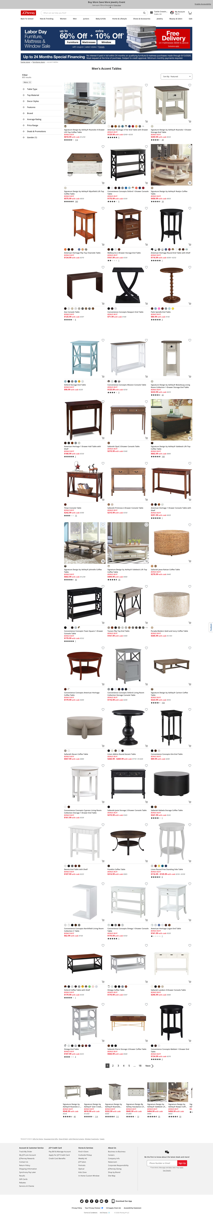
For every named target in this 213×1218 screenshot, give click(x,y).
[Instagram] (87, 1201)
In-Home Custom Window (88, 1175)
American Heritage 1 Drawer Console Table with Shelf (171, 509)
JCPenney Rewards (27, 1158)
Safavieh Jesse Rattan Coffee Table (165, 569)
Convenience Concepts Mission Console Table (126, 385)
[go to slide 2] (103, 7)
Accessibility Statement (132, 1208)
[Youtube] (101, 1201)
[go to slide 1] (101, 7)
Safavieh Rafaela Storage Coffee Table (167, 810)
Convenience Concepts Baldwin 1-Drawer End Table (170, 1050)
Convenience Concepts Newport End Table (125, 312)
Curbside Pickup (85, 1155)
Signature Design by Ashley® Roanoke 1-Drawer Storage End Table (171, 131)
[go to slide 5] (110, 7)
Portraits (81, 1165)
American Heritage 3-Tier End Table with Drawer (127, 130)
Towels (102, 1139)
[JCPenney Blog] (106, 1201)
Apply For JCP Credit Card (59, 1155)
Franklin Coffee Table (116, 869)
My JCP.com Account (27, 1155)
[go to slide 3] (105, 7)
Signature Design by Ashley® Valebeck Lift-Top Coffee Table (170, 447)
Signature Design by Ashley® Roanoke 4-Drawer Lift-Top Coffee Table (84, 131)
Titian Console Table (72, 508)
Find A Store (83, 1151)
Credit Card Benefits (57, 1158)
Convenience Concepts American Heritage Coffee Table (81, 693)
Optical (81, 1169)
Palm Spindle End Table (161, 312)
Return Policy (24, 1165)
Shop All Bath (63, 1139)
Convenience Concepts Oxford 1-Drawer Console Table (128, 192)
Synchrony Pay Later (27, 1172)
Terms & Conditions (90, 1213)
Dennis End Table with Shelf (76, 869)
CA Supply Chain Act (113, 1208)
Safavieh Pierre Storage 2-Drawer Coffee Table (126, 1049)
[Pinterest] (96, 1201)
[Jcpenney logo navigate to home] (28, 12)
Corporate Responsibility (118, 1165)
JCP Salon (82, 1162)
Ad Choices (103, 1213)
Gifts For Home (38, 1139)
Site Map (111, 1175)
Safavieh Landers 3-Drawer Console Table (168, 990)
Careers (111, 1155)
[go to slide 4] (108, 7)
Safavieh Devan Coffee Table (76, 754)
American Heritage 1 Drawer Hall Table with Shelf (82, 447)
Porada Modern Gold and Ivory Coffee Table (169, 631)
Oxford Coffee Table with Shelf (77, 990)
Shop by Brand (114, 1172)
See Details (167, 1170)
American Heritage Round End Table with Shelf (170, 253)
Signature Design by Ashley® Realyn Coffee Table (169, 192)
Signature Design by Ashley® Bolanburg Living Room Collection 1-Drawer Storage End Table (170, 386)
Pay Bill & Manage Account (60, 1151)
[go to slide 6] (112, 7)
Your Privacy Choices (92, 1208)
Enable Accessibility (203, 4)
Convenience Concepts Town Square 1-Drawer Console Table (83, 632)
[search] (145, 12)
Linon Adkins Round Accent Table (121, 754)
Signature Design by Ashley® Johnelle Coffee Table (83, 570)
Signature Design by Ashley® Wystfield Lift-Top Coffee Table (84, 192)
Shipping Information (28, 1169)
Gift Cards (23, 1179)
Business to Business (116, 1151)
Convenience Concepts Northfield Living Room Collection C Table (84, 929)
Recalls (22, 1175)
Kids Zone (82, 1172)
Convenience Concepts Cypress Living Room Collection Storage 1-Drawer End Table (82, 811)
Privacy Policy (77, 1208)
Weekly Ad (82, 1158)
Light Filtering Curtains (76, 1139)
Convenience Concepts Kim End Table (167, 754)
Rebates (22, 1182)
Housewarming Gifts (51, 1139)
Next (148, 1065)
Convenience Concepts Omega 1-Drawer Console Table (128, 929)
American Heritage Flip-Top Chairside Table (82, 253)
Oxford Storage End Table (75, 385)
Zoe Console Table (72, 312)
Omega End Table (71, 1049)
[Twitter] (82, 1201)
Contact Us (23, 1162)
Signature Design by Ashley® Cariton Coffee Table (169, 693)
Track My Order (25, 1151)
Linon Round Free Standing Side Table (167, 869)
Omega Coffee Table (115, 990)
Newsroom (112, 1162)
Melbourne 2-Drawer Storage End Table (124, 253)
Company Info (114, 1158)
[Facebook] (91, 1201)
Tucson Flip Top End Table (118, 631)
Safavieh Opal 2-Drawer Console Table (123, 446)
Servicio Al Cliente (26, 1186)
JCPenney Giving (114, 1169)
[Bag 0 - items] (189, 12)
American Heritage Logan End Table (166, 928)
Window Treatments (92, 1139)
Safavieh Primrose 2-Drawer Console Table (125, 508)
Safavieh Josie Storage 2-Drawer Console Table (127, 810)
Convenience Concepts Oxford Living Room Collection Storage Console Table (125, 693)
